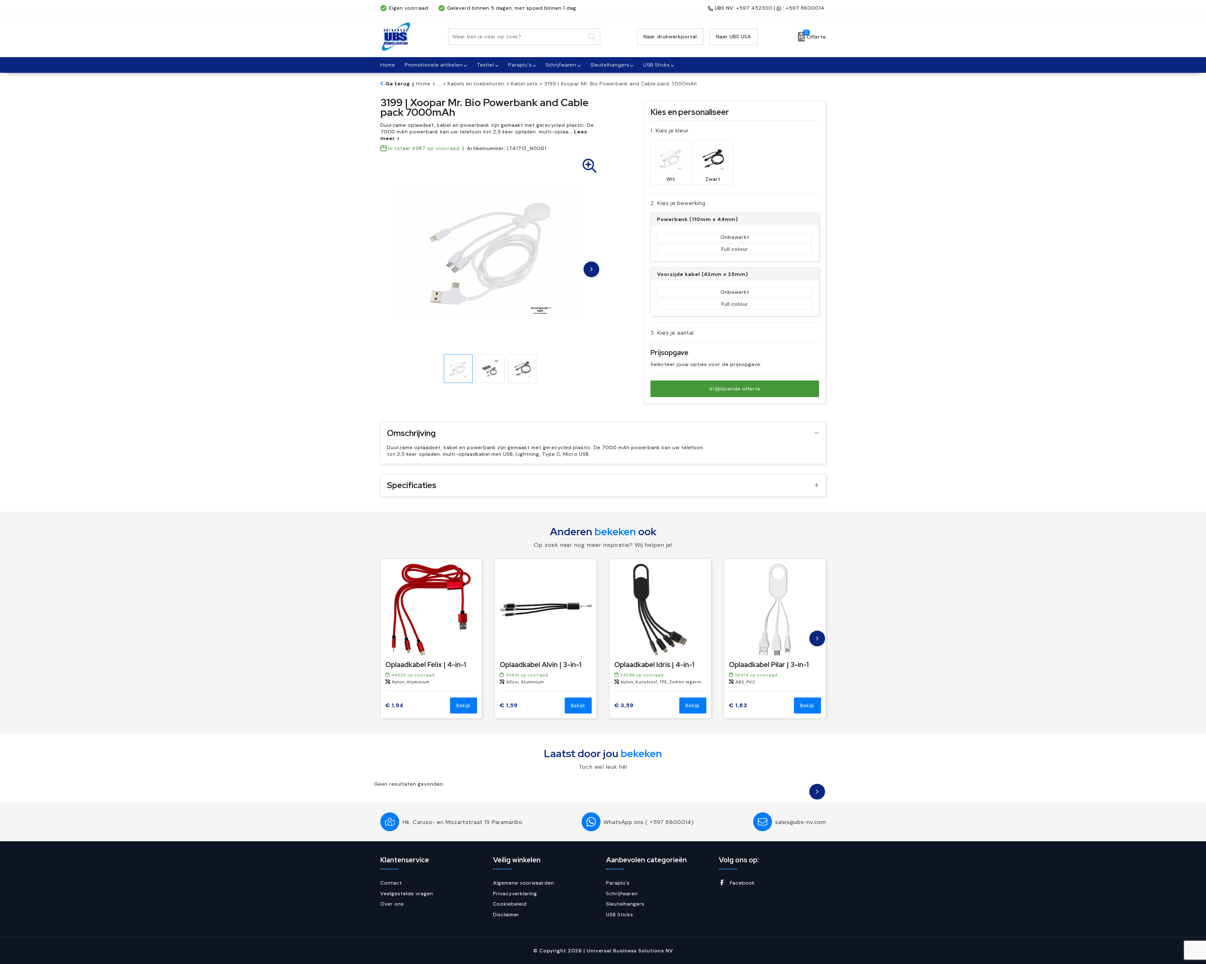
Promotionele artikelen (434, 65)
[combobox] (517, 36)
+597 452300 (754, 8)
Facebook (741, 883)
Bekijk (463, 705)
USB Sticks (656, 65)
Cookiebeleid (510, 904)
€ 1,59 (509, 705)
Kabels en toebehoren (476, 83)
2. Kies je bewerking (677, 203)
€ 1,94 (394, 705)
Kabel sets (524, 83)
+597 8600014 (805, 8)
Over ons (392, 904)
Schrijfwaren (561, 65)
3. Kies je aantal (672, 332)
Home (423, 83)
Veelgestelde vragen (406, 893)
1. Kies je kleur (669, 130)
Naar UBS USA (733, 36)
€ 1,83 (738, 705)
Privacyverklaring (515, 893)
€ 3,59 (623, 705)
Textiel (485, 65)
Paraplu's (519, 65)
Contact (391, 883)
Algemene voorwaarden (523, 883)
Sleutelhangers (609, 65)
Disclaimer (506, 914)
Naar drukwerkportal (670, 36)
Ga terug (397, 83)
